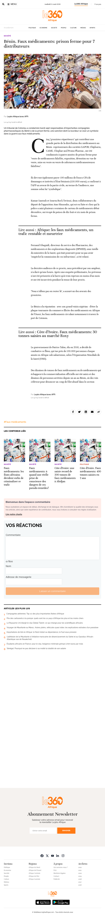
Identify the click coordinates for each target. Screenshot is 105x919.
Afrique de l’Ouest (35, 870)
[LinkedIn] (57, 855)
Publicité (57, 879)
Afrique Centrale (34, 873)
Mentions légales (60, 873)
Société (54, 28)
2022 (80, 867)
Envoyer (66, 830)
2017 (79, 882)
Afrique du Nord (34, 867)
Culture (73, 28)
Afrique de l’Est (34, 876)
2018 (80, 879)
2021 (79, 870)
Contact (56, 876)
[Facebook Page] (42, 855)
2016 (80, 885)
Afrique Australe (34, 879)
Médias (83, 28)
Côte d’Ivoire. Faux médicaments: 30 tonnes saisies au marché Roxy (57, 334)
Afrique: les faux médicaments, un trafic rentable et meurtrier (55, 232)
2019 (80, 876)
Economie (43, 28)
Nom (8, 566)
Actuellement (8, 28)
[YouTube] (52, 855)
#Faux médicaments (15, 422)
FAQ (55, 870)
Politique (32, 28)
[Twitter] (47, 855)
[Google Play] (61, 902)
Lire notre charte (14, 514)
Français (97, 4)
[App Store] (43, 902)
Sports (92, 28)
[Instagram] (63, 855)
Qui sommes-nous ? (61, 867)
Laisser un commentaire (52, 591)
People (63, 28)
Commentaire (13, 535)
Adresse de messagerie (18, 577)
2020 (80, 873)
